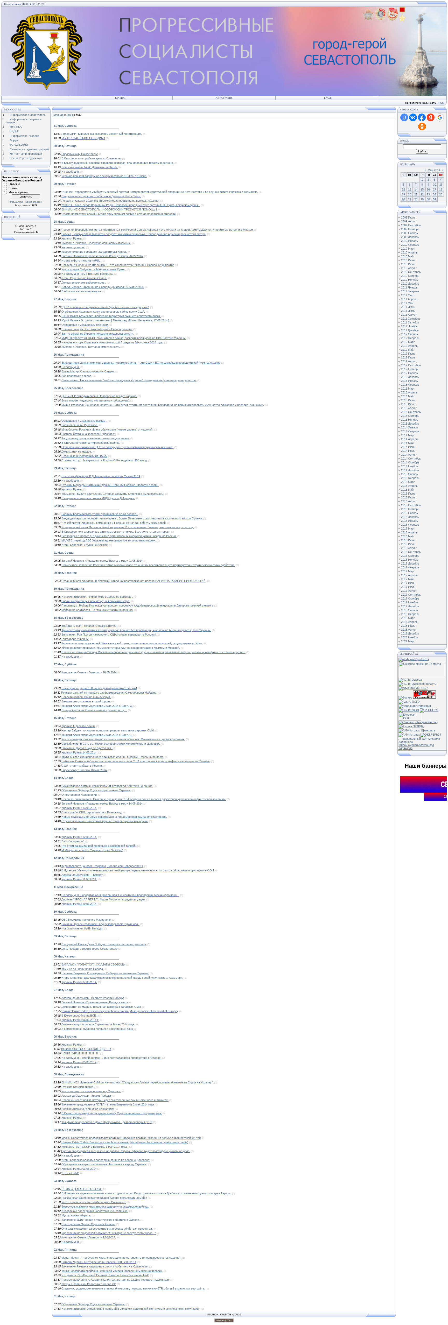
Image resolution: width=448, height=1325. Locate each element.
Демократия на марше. (76, 451)
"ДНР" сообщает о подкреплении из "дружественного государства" (105, 307)
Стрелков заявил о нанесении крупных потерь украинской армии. (104, 821)
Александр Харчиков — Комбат (82, 874)
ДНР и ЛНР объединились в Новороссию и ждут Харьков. (99, 396)
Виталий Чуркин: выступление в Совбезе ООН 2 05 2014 (98, 1262)
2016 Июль (408, 544)
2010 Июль (408, 264)
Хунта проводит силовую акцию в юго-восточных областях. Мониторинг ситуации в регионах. (123, 739)
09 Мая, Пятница (65, 936)
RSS (441, 102)
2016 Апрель (409, 532)
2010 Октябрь (410, 275)
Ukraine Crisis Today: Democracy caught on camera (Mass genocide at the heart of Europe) (119, 1011)
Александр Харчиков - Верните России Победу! (92, 997)
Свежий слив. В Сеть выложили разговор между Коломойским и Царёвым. (110, 743)
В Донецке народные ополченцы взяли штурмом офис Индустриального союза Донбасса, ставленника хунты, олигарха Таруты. (146, 1193)
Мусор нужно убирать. (76, 1215)
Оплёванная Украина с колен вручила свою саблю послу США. (103, 311)
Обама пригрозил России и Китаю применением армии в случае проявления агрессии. (118, 213)
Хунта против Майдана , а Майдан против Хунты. (93, 269)
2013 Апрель (409, 392)
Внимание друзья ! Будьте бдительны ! (87, 748)
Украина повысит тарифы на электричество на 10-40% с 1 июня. (104, 176)
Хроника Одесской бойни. (78, 726)
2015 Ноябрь (409, 513)
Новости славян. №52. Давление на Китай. (89, 167)
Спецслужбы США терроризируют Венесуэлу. (91, 812)
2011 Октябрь (410, 322)
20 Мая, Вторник (65, 572)
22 (422, 194)
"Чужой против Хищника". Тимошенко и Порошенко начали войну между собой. (113, 522)
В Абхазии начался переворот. (81, 291)
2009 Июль (408, 217)
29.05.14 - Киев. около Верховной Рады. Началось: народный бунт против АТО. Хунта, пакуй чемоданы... (130, 205)
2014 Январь (409, 427)
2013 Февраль (410, 384)
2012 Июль (408, 357)
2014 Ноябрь (409, 466)
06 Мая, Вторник (65, 1036)
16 (428, 189)
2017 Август (409, 590)
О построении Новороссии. (79, 794)
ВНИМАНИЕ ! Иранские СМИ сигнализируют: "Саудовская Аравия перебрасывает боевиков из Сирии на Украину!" (137, 1082)
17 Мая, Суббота (65, 664)
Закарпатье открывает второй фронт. (86, 701)
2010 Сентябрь (411, 271)
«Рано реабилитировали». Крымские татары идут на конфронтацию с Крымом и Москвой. (120, 647)
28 (415, 199)
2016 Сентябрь (411, 551)
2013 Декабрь (410, 423)
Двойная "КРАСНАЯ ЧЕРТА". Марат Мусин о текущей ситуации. (103, 899)
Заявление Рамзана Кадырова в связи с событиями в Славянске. (104, 1266)
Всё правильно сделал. (76, 375)
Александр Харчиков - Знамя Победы (86, 1095)
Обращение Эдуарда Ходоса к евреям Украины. (93, 1304)
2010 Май (407, 256)
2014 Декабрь (410, 470)
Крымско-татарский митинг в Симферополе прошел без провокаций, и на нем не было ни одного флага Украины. (136, 630)
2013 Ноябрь (409, 419)
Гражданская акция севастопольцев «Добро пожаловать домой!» (104, 1197)
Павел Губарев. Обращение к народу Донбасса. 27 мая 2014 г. (102, 286)
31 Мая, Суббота (65, 125)
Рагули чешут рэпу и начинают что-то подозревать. (95, 438)
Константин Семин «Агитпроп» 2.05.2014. (88, 1237)
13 (409, 189)
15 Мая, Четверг (65, 718)
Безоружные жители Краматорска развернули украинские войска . (105, 1206)
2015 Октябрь (410, 509)
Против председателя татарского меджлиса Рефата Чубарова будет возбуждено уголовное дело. (125, 1151)
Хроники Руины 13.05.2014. (79, 807)
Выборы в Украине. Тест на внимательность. (91, 346)
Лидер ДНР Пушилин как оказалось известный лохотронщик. (101, 133)
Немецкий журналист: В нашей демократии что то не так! (99, 688)
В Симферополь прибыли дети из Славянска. (91, 158)
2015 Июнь (408, 493)
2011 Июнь (408, 306)
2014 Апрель (409, 439)
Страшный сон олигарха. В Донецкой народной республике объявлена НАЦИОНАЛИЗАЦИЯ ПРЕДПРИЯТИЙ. (133, 580)
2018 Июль (408, 625)
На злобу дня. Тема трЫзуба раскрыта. (87, 273)
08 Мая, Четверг (65, 956)
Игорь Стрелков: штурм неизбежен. (84, 544)
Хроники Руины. (71, 238)
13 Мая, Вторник (65, 828)
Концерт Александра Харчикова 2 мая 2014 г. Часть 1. (96, 734)
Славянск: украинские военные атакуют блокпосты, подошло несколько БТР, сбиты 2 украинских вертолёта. (133, 1288)
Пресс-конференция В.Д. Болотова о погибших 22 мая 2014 (100, 476)
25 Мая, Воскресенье (68, 388)
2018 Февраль (410, 614)
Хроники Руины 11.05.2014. (79, 879)
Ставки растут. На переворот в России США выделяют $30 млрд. (104, 460)
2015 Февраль (410, 478)
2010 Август (409, 268)
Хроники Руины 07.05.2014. (79, 982)
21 (415, 194)
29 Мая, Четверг (65, 183)
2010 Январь (409, 240)
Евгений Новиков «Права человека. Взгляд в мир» (94, 1002)
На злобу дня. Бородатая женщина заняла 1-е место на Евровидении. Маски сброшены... (120, 895)
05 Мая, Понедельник (69, 1074)
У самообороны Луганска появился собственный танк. (97, 1028)
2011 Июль (408, 310)
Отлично (14, 184)
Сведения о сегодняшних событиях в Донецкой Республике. (101, 196)
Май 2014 (434, 170)
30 (428, 199)
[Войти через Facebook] (422, 117)
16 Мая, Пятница (65, 680)
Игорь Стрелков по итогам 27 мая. (84, 278)
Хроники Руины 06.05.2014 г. (80, 1019)
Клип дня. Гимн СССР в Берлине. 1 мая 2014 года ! (94, 1146)
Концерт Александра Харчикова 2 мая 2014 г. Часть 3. (96, 705)
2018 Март (408, 617)
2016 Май (407, 536)
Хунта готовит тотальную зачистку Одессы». (91, 1091)
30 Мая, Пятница (65, 145)
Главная (120, 98)
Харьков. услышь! (73, 247)
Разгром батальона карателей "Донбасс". (88, 433)
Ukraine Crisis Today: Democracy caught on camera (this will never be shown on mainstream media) (124, 1142)
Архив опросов (33, 202)
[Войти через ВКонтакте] (413, 117)
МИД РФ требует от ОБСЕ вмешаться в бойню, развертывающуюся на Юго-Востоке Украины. (123, 338)
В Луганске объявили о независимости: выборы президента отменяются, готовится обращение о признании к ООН (137, 870)
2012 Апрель (409, 345)
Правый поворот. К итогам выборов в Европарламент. (96, 329)
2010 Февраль (410, 244)
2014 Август (409, 454)
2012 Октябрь (410, 369)
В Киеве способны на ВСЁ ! (79, 1015)
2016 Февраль (410, 524)
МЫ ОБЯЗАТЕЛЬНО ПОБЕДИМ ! (83, 138)
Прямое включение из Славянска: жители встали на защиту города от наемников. (115, 1279)
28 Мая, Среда (63, 221)
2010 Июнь (408, 260)
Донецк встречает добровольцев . (83, 282)
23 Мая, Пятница (65, 468)
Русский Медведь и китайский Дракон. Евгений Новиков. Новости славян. (110, 485)
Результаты (16, 202)
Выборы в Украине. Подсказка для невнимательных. (96, 242)
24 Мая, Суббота (65, 412)
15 (422, 189)
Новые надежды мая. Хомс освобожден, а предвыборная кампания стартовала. (114, 816)
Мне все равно (18, 192)
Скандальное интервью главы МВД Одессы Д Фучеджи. (98, 498)
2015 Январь (409, 474)
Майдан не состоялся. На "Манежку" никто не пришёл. (97, 609)
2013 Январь (409, 380)
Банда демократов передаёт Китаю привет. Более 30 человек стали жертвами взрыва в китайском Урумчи (131, 518)
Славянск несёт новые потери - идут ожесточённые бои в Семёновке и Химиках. (115, 1100)
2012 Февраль (410, 338)
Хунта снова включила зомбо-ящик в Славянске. (93, 1202)
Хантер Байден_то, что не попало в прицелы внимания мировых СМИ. (108, 730)
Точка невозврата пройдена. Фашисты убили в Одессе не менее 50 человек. (112, 1270)
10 (434, 184)
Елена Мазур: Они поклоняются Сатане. (88, 371)
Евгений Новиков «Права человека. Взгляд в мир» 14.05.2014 (102, 803)
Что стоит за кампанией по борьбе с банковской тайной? (98, 845)
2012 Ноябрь (409, 373)
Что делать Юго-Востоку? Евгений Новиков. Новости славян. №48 (105, 1275)
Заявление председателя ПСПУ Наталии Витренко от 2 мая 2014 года (107, 1104)
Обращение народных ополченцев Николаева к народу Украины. (104, 1164)
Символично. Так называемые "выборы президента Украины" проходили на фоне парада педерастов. (129, 380)
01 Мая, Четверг (65, 1296)
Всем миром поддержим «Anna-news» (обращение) (95, 400)
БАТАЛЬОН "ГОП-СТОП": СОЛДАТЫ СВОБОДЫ (93, 964)
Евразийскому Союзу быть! (79, 154)
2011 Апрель (409, 299)
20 (409, 194)
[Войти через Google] (440, 117)
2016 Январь (409, 520)
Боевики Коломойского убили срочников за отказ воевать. (99, 514)
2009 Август (409, 221)
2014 (70, 114)
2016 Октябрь (410, 555)
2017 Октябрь (410, 598)
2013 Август (409, 408)
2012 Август (409, 361)
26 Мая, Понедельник (69, 354)
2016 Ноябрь (409, 559)
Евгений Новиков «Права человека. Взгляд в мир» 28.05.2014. (102, 256)
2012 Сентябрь (411, 365)
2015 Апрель (409, 485)
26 (403, 199)
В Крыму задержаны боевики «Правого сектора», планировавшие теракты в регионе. (117, 162)
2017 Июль (408, 586)
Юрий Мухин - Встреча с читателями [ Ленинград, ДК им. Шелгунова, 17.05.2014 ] (115, 320)
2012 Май (407, 349)
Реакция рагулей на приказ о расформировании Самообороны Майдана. (109, 692)
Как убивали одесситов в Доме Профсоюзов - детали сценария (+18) (106, 1122)
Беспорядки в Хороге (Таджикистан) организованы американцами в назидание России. (119, 536)
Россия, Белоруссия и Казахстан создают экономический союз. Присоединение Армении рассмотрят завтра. (133, 234)
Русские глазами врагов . (78, 1086)
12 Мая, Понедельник (69, 857)
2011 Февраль (410, 291)
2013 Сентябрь (411, 411)
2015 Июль (408, 497)
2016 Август (409, 547)
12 (403, 189)
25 (440, 194)
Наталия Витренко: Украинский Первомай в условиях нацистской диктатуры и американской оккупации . (130, 1308)
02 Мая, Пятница (65, 1249)
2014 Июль (408, 450)
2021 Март (408, 641)
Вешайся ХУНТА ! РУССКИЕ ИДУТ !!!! (86, 1049)
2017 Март (408, 571)
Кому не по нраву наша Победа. (82, 968)
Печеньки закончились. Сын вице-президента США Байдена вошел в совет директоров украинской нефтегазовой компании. (143, 799)
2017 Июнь (408, 582)
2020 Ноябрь (409, 637)
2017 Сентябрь (411, 594)
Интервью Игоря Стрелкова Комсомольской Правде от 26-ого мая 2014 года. (112, 342)
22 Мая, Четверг (65, 506)
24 (434, 194)
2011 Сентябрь (411, 318)
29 (422, 199)
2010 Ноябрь (409, 279)
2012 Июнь (408, 353)
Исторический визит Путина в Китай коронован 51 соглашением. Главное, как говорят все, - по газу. (127, 527)
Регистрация (224, 98)
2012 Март (408, 341)
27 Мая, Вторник (65, 299)
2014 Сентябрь (411, 458)
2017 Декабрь (410, 606)
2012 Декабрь (410, 376)
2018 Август (409, 629)
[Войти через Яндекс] (431, 117)
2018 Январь (409, 610)
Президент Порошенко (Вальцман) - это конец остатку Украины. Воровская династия (117, 264)
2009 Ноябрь (409, 233)
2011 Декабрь (410, 330)
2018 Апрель (409, 621)
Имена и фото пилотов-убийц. (81, 260)
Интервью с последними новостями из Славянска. (94, 1211)
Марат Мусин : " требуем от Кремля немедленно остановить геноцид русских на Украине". (121, 1257)
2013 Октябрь (410, 415)
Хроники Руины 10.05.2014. (79, 903)
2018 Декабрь (410, 633)
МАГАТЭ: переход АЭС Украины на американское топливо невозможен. (108, 540)
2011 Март (408, 295)
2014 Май (407, 443)
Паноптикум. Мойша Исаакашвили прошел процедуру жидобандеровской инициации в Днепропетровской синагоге (137, 605)
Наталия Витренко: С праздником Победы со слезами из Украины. (105, 973)
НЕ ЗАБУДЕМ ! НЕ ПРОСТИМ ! (81, 1188)
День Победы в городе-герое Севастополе (89, 948)
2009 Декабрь (410, 236)
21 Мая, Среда (63, 552)
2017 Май (407, 579)
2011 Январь (409, 287)
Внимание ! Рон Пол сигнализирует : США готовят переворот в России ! (108, 634)
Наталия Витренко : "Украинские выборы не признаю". (97, 596)
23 (428, 194)
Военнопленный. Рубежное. (79, 425)
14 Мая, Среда (63, 777)
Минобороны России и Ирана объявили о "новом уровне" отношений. (107, 429)
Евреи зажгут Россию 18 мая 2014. (84, 770)
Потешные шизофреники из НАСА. (84, 455)
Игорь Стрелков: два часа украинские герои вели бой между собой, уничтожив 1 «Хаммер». (122, 977)
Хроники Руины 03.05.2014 (78, 1168)
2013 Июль (408, 404)
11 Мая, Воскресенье (68, 887)
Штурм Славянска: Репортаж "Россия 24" (88, 1284)
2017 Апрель (409, 575)
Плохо (13, 188)
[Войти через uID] (404, 117)
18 (440, 189)
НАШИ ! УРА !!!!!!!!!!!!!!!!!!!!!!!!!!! (80, 1053)
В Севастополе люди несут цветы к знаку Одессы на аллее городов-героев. (111, 1113)
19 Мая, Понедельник (69, 588)
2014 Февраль (410, 431)
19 (403, 194)
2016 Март (408, 528)
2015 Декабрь (410, 516)
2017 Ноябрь (409, 602)
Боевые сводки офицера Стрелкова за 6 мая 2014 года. (98, 1024)
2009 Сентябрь (411, 225)
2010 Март (408, 248)
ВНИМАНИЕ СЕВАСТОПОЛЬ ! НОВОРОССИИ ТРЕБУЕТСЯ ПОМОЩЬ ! (109, 209)
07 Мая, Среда (63, 989)
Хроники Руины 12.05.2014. (79, 836)
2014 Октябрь (410, 462)
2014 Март (408, 435)
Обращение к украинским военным (84, 324)
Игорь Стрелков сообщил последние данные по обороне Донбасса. (105, 1159)
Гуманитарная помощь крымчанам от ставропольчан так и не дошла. (107, 785)
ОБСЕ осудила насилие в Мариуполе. (86, 919)
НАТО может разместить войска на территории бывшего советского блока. (111, 316)
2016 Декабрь (410, 563)
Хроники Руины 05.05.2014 (78, 1062)
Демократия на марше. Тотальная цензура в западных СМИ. (101, 1006)
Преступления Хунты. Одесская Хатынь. (88, 1224)
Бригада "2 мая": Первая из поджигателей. (89, 625)
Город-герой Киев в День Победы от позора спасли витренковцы (103, 944)
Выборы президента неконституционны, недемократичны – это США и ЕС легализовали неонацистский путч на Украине (140, 362)
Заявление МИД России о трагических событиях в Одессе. (100, 1219)
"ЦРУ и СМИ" (70, 1173)
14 (415, 189)
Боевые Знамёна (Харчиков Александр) (87, 1108)
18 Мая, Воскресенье (68, 617)
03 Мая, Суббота (65, 1180)
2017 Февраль (410, 567)
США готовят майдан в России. (82, 765)
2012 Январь (409, 334)
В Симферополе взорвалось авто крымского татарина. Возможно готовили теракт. (115, 531)
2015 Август (409, 501)
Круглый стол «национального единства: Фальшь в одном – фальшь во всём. (112, 756)
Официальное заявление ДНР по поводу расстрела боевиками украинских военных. (117, 447)
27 (409, 199)
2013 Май (407, 396)
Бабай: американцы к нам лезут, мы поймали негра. (95, 601)
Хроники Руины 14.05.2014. (79, 752)
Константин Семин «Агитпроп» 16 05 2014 (89, 672)
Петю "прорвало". (73, 841)
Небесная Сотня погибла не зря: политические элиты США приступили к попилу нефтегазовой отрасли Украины (135, 761)
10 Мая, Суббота (65, 911)
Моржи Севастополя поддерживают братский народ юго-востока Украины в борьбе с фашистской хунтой (131, 1137)
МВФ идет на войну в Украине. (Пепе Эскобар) (92, 850)
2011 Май (407, 303)
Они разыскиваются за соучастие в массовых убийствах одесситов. (107, 1228)
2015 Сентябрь (411, 505)
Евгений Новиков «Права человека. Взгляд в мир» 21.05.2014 (102, 560)
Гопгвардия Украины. (75, 638)
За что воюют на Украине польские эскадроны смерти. (97, 333)
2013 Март (408, 388)
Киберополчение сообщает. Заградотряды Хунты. (94, 251)
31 (434, 199)
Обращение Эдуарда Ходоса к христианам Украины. (96, 790)
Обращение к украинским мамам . (84, 420)
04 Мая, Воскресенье (68, 1129)
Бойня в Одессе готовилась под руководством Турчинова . (100, 924)
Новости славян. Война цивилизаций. (86, 697)
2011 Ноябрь (409, 326)
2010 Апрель (409, 252)
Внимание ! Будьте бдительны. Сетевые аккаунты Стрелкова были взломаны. (112, 493)
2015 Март (408, 481)
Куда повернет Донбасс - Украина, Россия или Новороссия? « (102, 866)
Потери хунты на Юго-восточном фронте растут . (94, 710)
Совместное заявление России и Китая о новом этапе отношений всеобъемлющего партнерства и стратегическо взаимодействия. (148, 565)
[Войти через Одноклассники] (422, 126)
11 (440, 184)
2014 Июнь (408, 446)
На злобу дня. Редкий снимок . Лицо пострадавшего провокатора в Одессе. (111, 1057)
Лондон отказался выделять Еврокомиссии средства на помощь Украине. (110, 200)
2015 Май (407, 489)
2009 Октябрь (410, 229)
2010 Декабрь (410, 283)
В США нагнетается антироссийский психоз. (90, 442)
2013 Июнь (408, 400)
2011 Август (409, 314)
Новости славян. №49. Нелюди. (82, 928)
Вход (327, 98)
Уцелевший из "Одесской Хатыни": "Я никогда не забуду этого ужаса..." (108, 1233)
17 (434, 189)
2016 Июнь (408, 540)
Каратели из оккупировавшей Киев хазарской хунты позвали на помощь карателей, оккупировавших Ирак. (132, 643)
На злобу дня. (70, 171)
